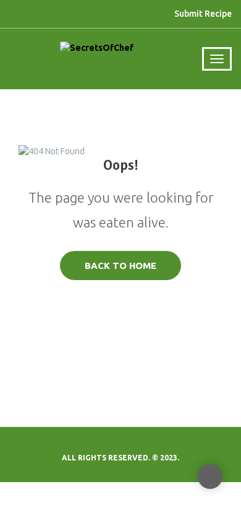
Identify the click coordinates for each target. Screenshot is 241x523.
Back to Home (120, 265)
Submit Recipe (203, 14)
